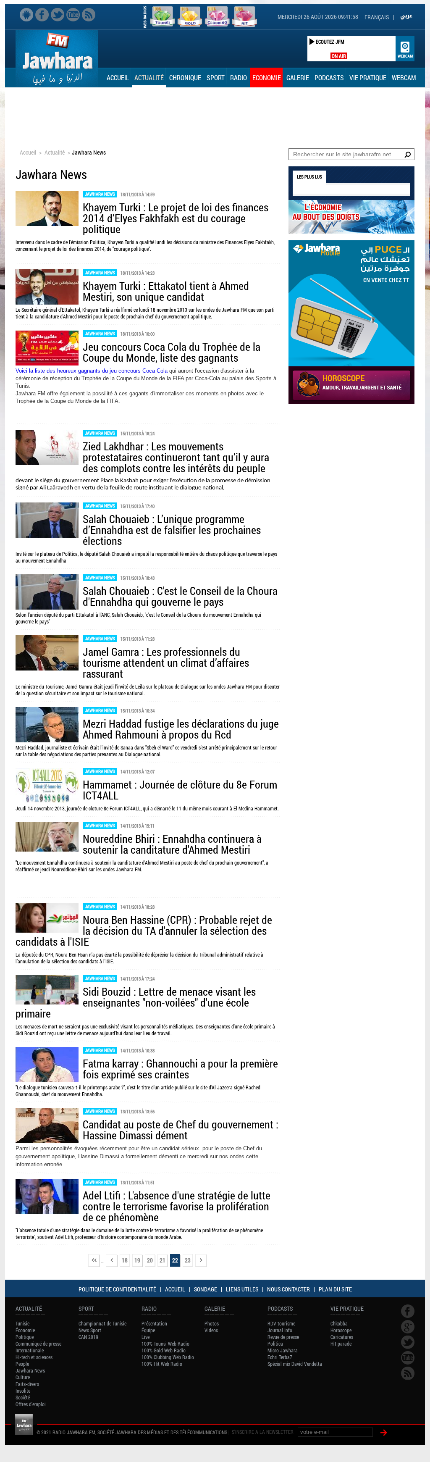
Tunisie (22, 1323)
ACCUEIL (175, 1289)
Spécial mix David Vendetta (294, 1363)
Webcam (404, 77)
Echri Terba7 (279, 1357)
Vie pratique (367, 77)
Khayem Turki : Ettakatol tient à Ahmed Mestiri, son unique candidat (166, 291)
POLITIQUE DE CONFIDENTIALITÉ (117, 1289)
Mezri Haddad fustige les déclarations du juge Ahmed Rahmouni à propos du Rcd (181, 729)
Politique (25, 1336)
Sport (216, 77)
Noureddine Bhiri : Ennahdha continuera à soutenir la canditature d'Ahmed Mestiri (172, 844)
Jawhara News (100, 194)
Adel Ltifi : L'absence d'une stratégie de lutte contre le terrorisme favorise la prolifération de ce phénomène (176, 1206)
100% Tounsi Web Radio (165, 1343)
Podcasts (329, 77)
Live (145, 1336)
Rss (88, 14)
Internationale (30, 1350)
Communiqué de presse (38, 1343)
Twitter (57, 14)
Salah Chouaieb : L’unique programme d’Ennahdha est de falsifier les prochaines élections (172, 529)
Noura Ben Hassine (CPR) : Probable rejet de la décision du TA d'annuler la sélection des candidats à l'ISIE (144, 930)
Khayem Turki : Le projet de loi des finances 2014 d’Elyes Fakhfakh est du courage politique (175, 218)
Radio (238, 77)
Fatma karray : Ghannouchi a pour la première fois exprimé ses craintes (180, 1069)
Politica (275, 1343)
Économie (25, 1330)
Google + (407, 1326)
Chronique (185, 77)
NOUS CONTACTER (288, 1289)
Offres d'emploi (31, 1404)
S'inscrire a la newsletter (263, 1431)
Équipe (148, 1330)
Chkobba (339, 1323)
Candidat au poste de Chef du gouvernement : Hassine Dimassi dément (180, 1130)
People (22, 1363)
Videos (211, 1330)
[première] (94, 1261)
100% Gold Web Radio (164, 1350)
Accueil (118, 77)
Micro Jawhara (282, 1350)
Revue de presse (283, 1336)
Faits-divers (27, 1383)
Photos (212, 1323)
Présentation (154, 1323)
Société (23, 1397)
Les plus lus (309, 177)
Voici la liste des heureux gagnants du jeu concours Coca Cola (92, 371)
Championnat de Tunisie (102, 1323)
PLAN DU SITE (335, 1289)
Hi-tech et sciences (34, 1357)
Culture (23, 1377)
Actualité (149, 77)
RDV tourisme (281, 1323)
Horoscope (340, 1330)
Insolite (23, 1390)
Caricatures (341, 1336)
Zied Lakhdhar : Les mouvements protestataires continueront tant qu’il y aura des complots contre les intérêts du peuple (176, 457)
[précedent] (112, 1261)
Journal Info (279, 1330)
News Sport (90, 1330)
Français (376, 17)
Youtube (73, 14)
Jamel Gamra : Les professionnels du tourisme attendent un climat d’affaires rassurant (166, 662)
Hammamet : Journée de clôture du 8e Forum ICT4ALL (180, 790)
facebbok (42, 14)
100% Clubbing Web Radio (168, 1357)
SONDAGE (205, 1289)
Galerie (297, 77)
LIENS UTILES (242, 1289)
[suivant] (201, 1261)
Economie (266, 77)
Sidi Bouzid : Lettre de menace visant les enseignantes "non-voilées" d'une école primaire (136, 1002)
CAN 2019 (88, 1336)
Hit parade (340, 1343)
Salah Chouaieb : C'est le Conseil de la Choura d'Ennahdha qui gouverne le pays (180, 596)
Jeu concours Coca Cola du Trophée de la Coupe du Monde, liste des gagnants (171, 352)
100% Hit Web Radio (162, 1363)
